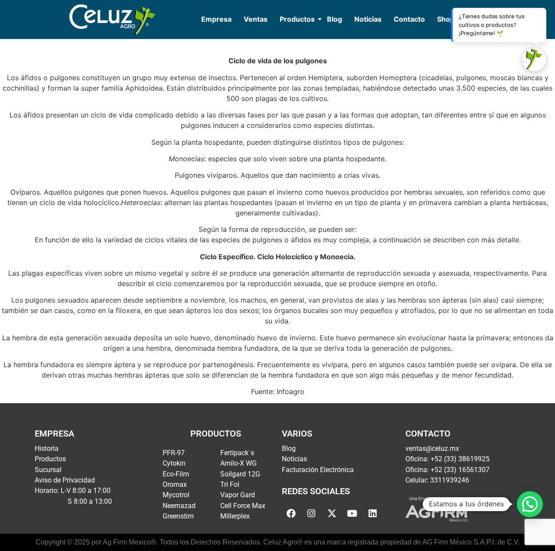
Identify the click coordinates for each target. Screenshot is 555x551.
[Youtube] (352, 513)
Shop (445, 19)
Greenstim (178, 516)
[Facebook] (291, 513)
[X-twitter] (332, 513)
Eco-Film (176, 474)
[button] (530, 504)
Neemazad (179, 506)
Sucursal (48, 470)
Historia (47, 448)
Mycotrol (176, 495)
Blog (334, 19)
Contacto (409, 19)
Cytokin (174, 463)
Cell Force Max (242, 506)
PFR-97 (174, 453)
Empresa (216, 19)
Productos (297, 19)
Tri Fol (229, 484)
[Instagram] (311, 513)
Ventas (256, 19)
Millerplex (235, 516)
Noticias (368, 19)
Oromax (175, 484)
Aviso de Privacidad (65, 480)
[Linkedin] (372, 513)
